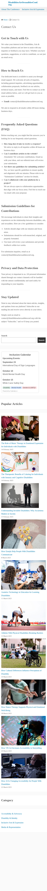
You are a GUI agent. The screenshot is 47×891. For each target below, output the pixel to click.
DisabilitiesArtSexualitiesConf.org (23, 3)
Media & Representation (11, 827)
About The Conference (10, 9)
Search (4, 336)
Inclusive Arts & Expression (33, 9)
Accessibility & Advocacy (11, 814)
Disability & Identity (9, 818)
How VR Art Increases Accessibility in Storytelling (21, 748)
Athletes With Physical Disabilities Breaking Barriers (22, 633)
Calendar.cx (14, 391)
